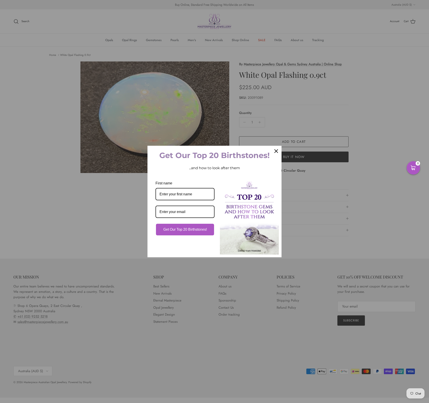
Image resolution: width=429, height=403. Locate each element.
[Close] (276, 151)
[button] (413, 168)
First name (164, 183)
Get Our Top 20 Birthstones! (185, 229)
